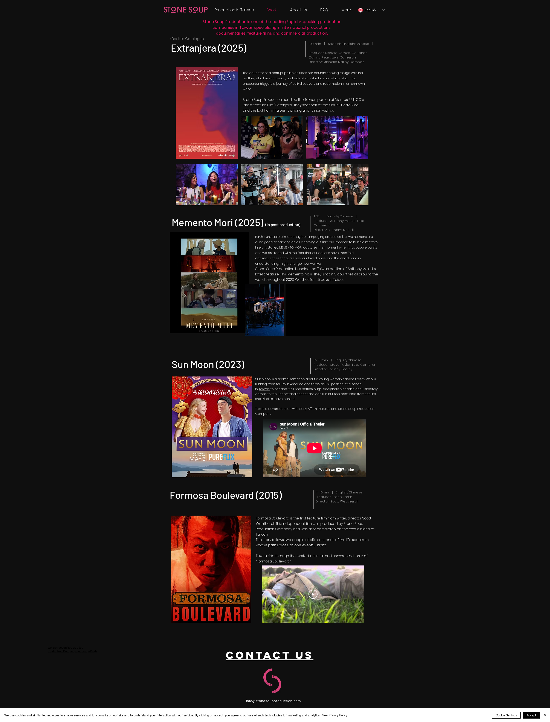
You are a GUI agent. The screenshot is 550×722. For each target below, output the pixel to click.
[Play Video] (313, 594)
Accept (531, 715)
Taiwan (264, 389)
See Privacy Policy (334, 715)
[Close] (544, 715)
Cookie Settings (506, 715)
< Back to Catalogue (187, 38)
